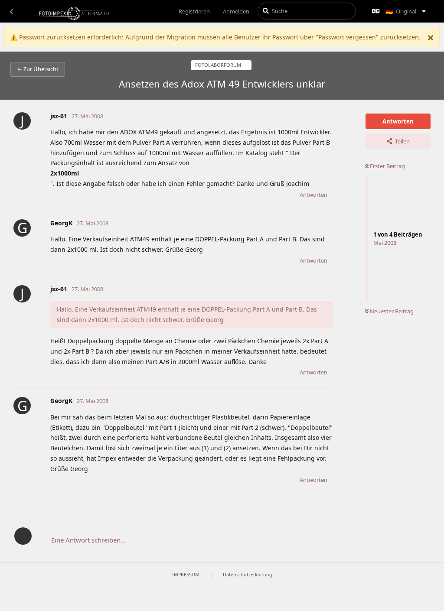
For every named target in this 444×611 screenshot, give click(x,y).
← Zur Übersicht (38, 69)
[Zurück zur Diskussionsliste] (11, 11)
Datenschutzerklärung (247, 575)
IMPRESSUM (185, 575)
